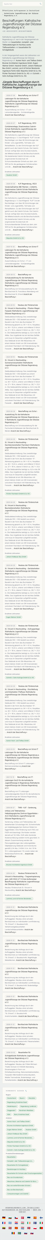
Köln (8, 1114)
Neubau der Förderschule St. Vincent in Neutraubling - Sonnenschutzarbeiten (21, 360)
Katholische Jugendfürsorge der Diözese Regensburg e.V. (21, 191)
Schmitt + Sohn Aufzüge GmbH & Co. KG (20, 677)
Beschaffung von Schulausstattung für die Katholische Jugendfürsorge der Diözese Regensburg (21, 277)
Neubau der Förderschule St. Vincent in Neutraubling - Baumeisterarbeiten (21, 505)
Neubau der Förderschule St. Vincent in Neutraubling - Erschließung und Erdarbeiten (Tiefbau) (21, 689)
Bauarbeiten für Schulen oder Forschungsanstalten (24, 1173)
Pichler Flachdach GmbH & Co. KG (15, 73)
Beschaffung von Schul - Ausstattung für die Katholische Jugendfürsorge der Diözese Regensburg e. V (22, 415)
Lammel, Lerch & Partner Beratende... (19, 898)
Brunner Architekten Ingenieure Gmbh (17, 63)
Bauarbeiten (11, 1157)
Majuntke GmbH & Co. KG (31, 71)
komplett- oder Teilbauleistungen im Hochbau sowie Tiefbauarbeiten (18, 44)
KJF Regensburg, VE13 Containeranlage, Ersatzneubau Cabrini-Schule (20, 126)
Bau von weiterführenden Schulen (18, 1185)
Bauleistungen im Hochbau (16, 1169)
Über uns (37, 1210)
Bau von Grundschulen (15, 1177)
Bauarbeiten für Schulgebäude (17, 1165)
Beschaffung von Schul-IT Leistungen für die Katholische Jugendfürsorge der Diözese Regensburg (22, 98)
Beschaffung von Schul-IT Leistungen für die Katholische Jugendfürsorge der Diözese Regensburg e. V (22, 753)
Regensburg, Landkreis (28, 1106)
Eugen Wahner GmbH (13, 617)
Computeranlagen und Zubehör (18, 1194)
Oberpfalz (31, 1098)
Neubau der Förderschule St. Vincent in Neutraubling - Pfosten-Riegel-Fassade (22, 308)
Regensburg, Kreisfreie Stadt (17, 1102)
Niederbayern (12, 1106)
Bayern (22, 1098)
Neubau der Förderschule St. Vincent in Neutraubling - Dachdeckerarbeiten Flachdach (21, 442)
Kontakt (22, 1212)
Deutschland (11, 1098)
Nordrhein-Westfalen (26, 1110)
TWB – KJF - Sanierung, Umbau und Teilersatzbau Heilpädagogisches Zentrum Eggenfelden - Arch (22, 811)
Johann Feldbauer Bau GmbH (16, 557)
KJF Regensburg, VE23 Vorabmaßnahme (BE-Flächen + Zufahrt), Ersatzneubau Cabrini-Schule (21, 186)
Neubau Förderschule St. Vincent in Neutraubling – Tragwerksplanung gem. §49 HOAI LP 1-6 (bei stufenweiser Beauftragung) (22, 877)
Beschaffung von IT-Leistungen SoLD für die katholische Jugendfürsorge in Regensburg (19, 780)
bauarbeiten (16, 42)
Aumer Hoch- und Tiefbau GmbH (29, 60)
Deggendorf (11, 1110)
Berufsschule (23, 907)
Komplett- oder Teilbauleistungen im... (20, 1161)
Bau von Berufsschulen (15, 1190)
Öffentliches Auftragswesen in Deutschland (20, 11)
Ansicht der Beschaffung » (15, 115)
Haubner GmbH (21, 66)
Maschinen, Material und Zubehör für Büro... (22, 1181)
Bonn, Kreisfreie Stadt (21, 1114)
